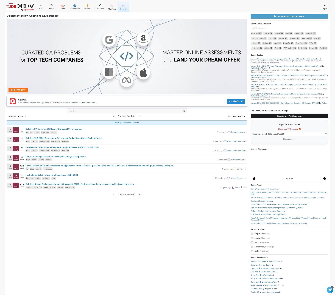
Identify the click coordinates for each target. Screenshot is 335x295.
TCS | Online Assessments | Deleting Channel (268, 215)
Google (279, 33)
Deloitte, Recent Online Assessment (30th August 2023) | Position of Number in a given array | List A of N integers (80, 184)
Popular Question (257, 262)
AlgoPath (112, 9)
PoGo (237, 188)
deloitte (53, 132)
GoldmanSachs (259, 38)
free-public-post (49, 187)
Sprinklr (282, 38)
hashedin (46, 178)
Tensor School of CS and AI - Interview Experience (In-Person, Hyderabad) (279, 204)
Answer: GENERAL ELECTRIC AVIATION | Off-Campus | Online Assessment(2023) (282, 85)
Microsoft (310, 33)
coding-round (44, 141)
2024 (53, 178)
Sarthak (240, 169)
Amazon (256, 33)
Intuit (277, 43)
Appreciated (255, 285)
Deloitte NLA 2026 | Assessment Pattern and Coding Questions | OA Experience (64, 138)
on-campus (48, 169)
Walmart (294, 38)
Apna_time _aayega (269, 292)
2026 (32, 169)
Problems (87, 8)
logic (28, 160)
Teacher (254, 292)
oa (31, 132)
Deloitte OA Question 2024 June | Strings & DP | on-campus (54, 129)
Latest (40, 8)
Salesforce (301, 43)
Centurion (254, 265)
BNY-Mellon (290, 48)
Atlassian (306, 38)
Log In (324, 8)
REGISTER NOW (18, 90)
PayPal (302, 48)
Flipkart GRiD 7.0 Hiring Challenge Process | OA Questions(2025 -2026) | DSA (62, 147)
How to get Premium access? (262, 201)
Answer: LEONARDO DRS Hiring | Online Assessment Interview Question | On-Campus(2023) (286, 94)
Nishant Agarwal (237, 178)
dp (27, 132)
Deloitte (34, 141)
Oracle (268, 33)
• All (265, 258)
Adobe (268, 48)
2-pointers (45, 132)
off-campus (55, 141)
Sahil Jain (266, 265)
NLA (28, 141)
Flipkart (298, 33)
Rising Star (255, 275)
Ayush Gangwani (271, 285)
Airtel (323, 48)
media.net (257, 48)
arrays (34, 160)
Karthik (316, 59)
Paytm (313, 48)
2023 (28, 187)
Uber (288, 33)
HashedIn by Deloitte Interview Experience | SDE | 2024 (52, 175)
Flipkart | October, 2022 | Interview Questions (268, 211)
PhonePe (288, 43)
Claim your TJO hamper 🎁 (289, 129)
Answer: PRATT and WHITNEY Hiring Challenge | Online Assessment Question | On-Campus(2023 (288, 75)
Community (75, 8)
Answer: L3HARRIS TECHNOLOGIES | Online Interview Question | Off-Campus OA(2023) (285, 103)
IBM (317, 38)
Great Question (257, 289)
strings (36, 132)
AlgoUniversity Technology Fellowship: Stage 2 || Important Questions (277, 208)
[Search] (184, 110)
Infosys (256, 43)
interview (65, 141)
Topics (53, 6)
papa (269, 289)
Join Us (63, 8)
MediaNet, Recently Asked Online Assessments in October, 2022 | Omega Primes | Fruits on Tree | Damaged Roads (288, 219)
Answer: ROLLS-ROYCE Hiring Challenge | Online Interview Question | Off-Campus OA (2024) (286, 66)
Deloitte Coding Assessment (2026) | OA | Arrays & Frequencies (56, 156)
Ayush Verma (274, 262)
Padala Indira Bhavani (235, 141)
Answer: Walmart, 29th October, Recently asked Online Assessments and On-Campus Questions (287, 198)
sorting (41, 160)
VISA (312, 43)
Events (123, 9)
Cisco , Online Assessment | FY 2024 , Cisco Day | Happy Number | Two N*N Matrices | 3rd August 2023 (288, 193)
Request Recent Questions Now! (291, 16)
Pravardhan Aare (237, 132)
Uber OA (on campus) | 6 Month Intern (265, 189)
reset (135, 123)
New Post (100, 8)
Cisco (272, 38)
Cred (278, 48)
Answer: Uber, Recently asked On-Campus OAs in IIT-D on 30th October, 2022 (280, 59)
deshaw (267, 43)
